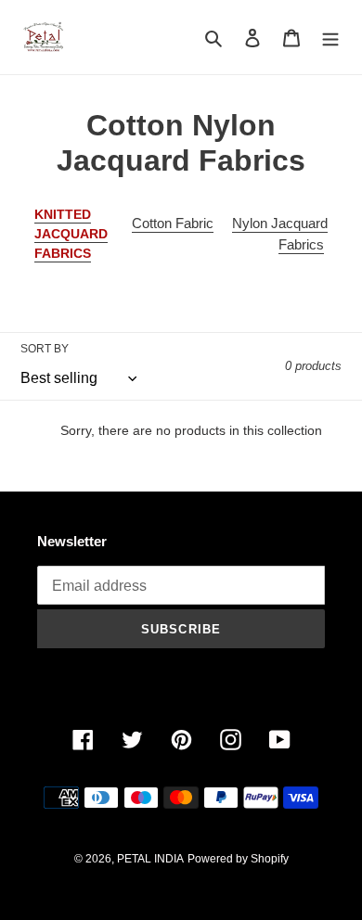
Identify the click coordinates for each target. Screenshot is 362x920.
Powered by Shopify (238, 858)
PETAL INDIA (150, 858)
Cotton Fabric (172, 223)
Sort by (44, 348)
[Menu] (330, 38)
